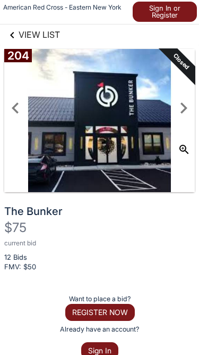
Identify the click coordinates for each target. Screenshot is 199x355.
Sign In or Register (164, 11)
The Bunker (33, 211)
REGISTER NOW (100, 312)
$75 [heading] (15, 227)
